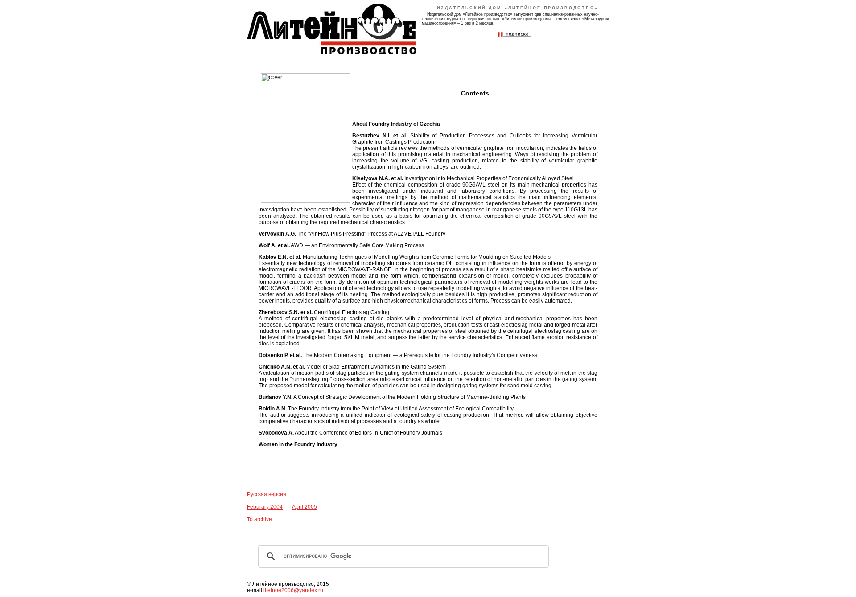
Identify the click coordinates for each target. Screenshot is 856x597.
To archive (259, 519)
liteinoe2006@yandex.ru (293, 590)
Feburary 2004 (265, 507)
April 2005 (304, 507)
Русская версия (266, 494)
